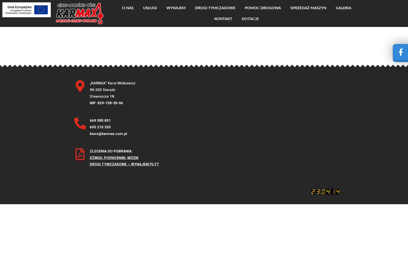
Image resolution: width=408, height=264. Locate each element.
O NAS (128, 8)
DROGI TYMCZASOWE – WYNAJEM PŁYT (124, 164)
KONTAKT (223, 19)
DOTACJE (250, 19)
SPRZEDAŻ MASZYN (308, 8)
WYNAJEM (176, 8)
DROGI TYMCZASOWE (215, 8)
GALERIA (343, 8)
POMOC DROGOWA (263, 8)
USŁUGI (150, 8)
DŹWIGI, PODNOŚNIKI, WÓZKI (114, 158)
